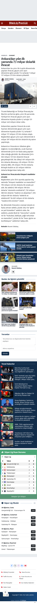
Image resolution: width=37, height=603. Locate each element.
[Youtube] (25, 565)
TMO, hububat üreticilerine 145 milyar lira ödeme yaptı (9, 293)
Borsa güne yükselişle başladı (25, 308)
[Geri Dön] (5, 592)
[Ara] (35, 23)
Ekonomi (18, 28)
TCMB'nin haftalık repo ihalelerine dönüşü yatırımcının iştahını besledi (10, 309)
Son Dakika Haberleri (27, 583)
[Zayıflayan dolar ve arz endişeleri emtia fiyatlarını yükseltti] (27, 318)
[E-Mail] (13, 271)
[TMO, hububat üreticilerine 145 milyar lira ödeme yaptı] (10, 287)
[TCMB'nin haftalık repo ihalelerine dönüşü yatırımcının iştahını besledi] (10, 302)
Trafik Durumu (7, 576)
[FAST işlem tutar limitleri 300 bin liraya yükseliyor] (10, 318)
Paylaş (5, 106)
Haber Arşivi (7, 587)
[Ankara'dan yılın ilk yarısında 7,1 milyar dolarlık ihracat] (18, 93)
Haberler (4, 55)
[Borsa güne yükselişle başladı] (27, 302)
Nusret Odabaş (17, 268)
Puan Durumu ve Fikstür (25, 577)
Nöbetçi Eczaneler (8, 572)
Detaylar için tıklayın (18, 496)
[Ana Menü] (2, 23)
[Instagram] (18, 565)
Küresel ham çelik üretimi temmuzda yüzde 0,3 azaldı (26, 293)
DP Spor (26, 28)
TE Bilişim (23, 600)
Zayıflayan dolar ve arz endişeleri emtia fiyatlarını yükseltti (27, 326)
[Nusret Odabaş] (6, 269)
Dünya (3, 28)
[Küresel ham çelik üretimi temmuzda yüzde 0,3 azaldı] (27, 287)
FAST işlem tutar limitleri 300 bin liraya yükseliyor (9, 325)
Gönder (5, 353)
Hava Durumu (26, 572)
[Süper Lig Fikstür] (34, 503)
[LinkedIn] (21, 565)
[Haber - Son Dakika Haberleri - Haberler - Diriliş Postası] (18, 23)
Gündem (11, 28)
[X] (15, 565)
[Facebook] (11, 565)
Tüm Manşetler (7, 583)
